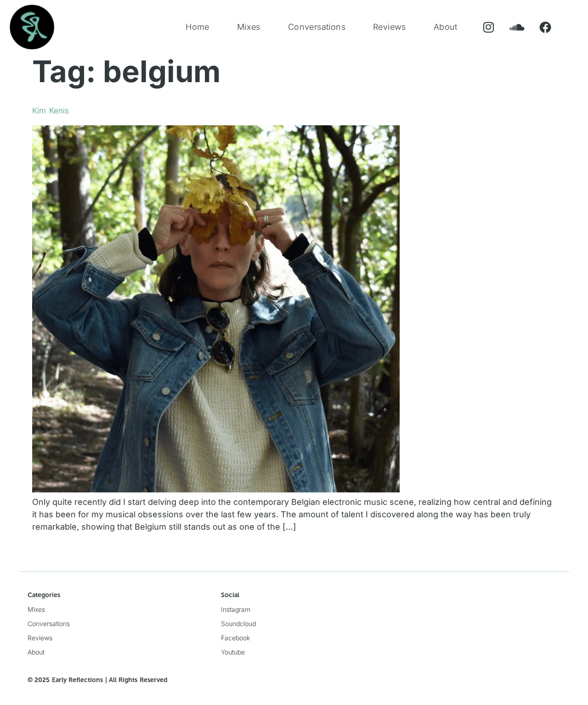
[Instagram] (488, 27)
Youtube (233, 652)
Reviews (389, 27)
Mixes (248, 27)
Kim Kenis (50, 110)
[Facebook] (545, 27)
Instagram (235, 609)
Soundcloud (238, 623)
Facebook (235, 638)
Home (197, 27)
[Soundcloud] (517, 27)
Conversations (316, 27)
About (446, 27)
